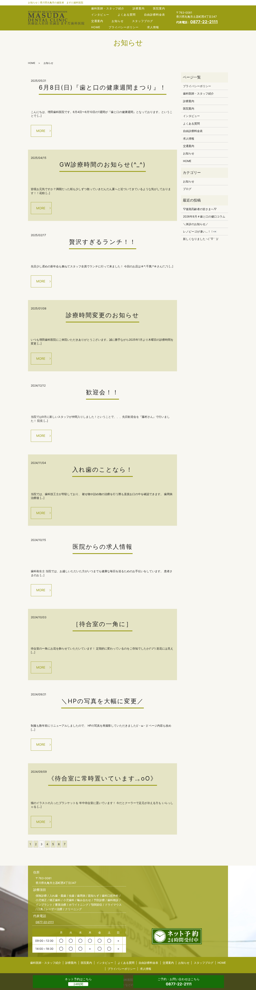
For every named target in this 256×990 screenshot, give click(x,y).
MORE (40, 131)
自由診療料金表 (154, 14)
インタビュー (100, 14)
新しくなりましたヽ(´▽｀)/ (200, 239)
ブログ (187, 188)
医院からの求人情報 (103, 546)
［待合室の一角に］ (102, 623)
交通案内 (97, 21)
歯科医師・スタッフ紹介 (107, 8)
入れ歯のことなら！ (102, 469)
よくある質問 (127, 14)
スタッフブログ (142, 21)
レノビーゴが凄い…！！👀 (200, 231)
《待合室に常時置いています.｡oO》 (102, 778)
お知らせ (118, 21)
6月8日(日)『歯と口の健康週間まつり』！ (102, 87)
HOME (95, 27)
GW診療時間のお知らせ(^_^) (102, 164)
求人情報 (153, 27)
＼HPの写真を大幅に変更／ (102, 701)
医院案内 (159, 8)
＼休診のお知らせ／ (195, 224)
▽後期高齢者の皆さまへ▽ (200, 209)
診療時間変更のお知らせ (102, 315)
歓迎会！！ (102, 392)
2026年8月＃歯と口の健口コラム (204, 216)
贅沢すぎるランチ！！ (102, 241)
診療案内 (139, 8)
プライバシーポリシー (124, 27)
